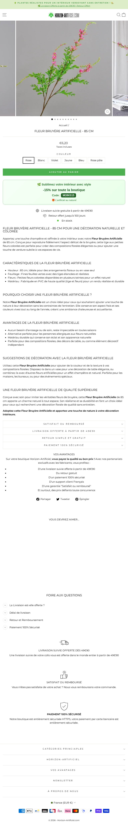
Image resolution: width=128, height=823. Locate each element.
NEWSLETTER (63, 780)
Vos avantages (63, 770)
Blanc (41, 160)
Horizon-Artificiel (63, 759)
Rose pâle (96, 160)
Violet (54, 160)
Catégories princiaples (63, 749)
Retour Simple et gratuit (64, 438)
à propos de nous (63, 791)
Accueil (63, 125)
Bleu (81, 160)
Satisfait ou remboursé (64, 424)
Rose (29, 160)
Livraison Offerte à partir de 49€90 (64, 431)
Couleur (64, 154)
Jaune (68, 160)
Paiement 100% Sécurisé (64, 445)
